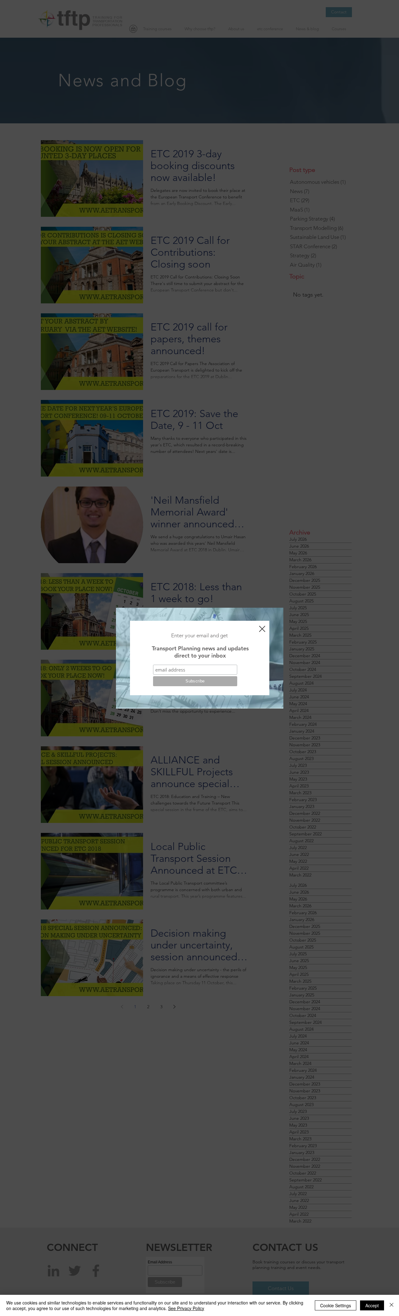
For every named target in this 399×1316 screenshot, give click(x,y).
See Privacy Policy (186, 1308)
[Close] (391, 1305)
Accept (372, 1305)
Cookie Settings (335, 1305)
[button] (262, 628)
